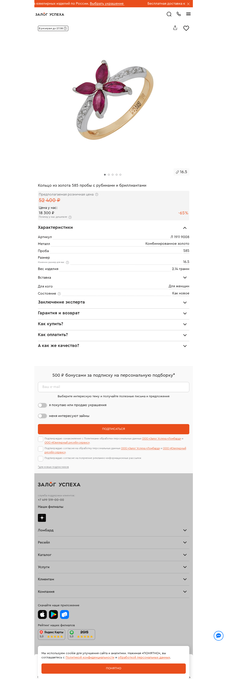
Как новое (180, 293)
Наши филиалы (50, 507)
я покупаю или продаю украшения (77, 405)
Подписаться (113, 428)
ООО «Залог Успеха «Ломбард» (161, 438)
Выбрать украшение (91, 3)
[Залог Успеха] (49, 14)
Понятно (113, 668)
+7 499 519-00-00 (51, 499)
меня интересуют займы (69, 416)
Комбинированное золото (167, 243)
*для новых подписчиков (53, 467)
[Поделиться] (175, 27)
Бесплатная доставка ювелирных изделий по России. (175, 3)
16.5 (186, 262)
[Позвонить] (178, 13)
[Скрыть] (188, 4)
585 (186, 250)
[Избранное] (186, 27)
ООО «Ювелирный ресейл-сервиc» (67, 442)
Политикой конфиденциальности (90, 657)
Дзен (42, 518)
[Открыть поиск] (169, 14)
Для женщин (179, 286)
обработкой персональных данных (144, 657)
